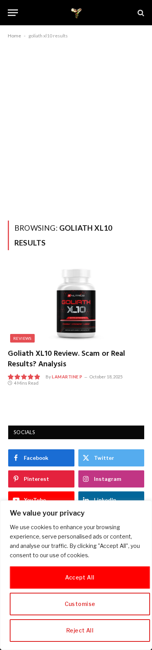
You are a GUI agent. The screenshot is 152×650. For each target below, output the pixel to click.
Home (14, 36)
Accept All (79, 577)
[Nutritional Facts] (76, 12)
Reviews (22, 338)
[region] (76, 575)
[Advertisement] (76, 128)
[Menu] (13, 12)
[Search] (140, 12)
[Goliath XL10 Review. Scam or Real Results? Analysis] (76, 304)
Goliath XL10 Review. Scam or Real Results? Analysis (66, 359)
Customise (80, 604)
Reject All (80, 630)
